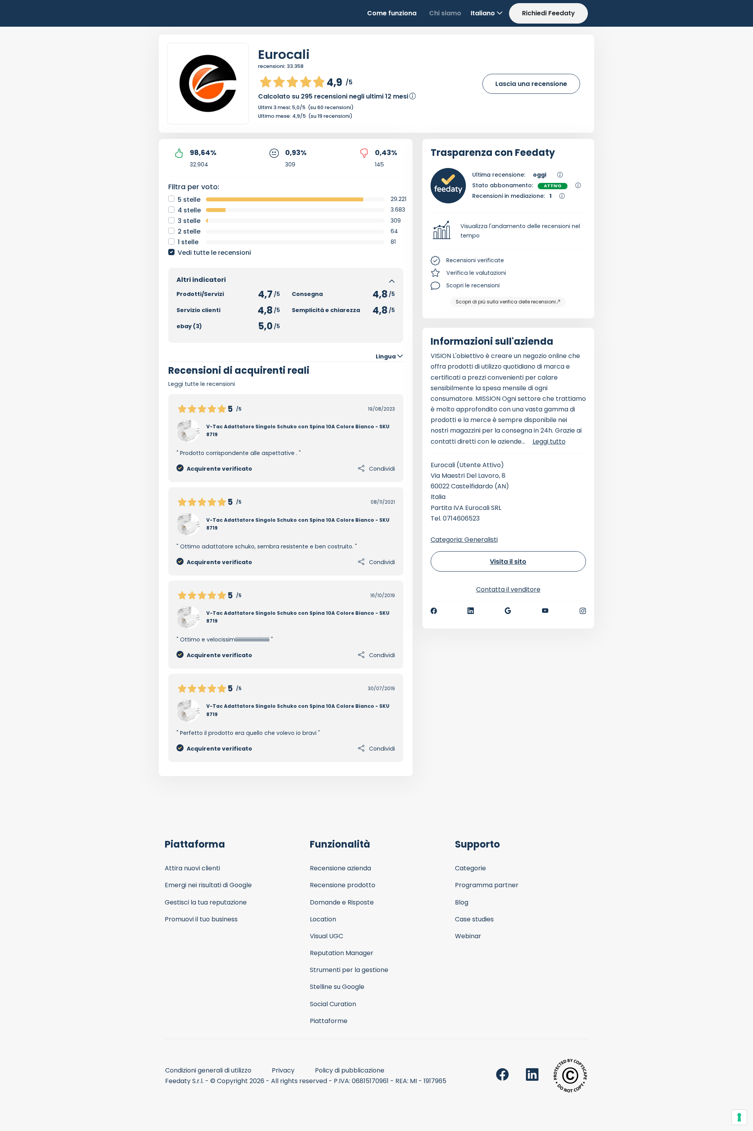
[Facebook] (434, 611)
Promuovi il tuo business (201, 919)
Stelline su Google (337, 986)
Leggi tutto (549, 441)
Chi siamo (445, 13)
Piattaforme (328, 1020)
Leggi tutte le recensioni (201, 384)
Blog (461, 902)
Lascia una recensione (531, 83)
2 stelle (189, 231)
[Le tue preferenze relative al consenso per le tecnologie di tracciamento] (739, 1117)
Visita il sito (508, 561)
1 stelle (188, 242)
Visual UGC (326, 936)
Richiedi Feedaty (548, 13)
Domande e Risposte (342, 902)
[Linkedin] (470, 611)
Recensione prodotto (342, 885)
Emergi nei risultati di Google (208, 885)
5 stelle (189, 199)
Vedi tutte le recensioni (214, 252)
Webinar (468, 936)
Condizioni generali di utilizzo (208, 1070)
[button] (508, 231)
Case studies (474, 919)
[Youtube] (545, 611)
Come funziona (392, 13)
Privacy (283, 1070)
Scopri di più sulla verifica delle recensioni (506, 301)
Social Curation (333, 1004)
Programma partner (486, 885)
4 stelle (189, 210)
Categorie (470, 868)
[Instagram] (583, 611)
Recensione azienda (340, 868)
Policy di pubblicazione (349, 1070)
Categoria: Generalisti (464, 539)
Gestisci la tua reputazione (206, 902)
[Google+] (508, 611)
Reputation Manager (341, 952)
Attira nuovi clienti (192, 868)
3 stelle (189, 220)
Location (323, 919)
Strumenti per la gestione (349, 969)
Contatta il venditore (508, 589)
